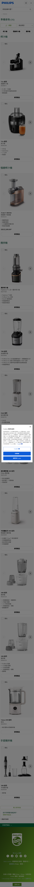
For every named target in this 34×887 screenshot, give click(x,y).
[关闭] (30, 427)
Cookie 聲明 (20, 443)
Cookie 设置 (17, 448)
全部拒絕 (17, 453)
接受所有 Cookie (17, 458)
